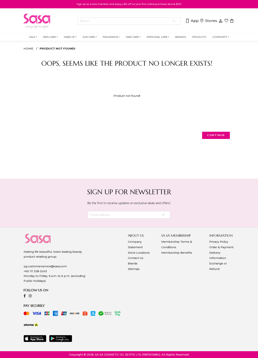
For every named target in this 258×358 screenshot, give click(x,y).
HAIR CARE (132, 37)
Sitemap (134, 269)
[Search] (174, 21)
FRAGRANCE (110, 37)
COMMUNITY (219, 37)
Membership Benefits (176, 252)
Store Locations (139, 252)
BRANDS (180, 37)
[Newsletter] (163, 215)
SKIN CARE (49, 37)
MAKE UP (69, 37)
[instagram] (30, 296)
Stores (208, 21)
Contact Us (135, 258)
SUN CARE (89, 37)
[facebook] (25, 296)
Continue (216, 135)
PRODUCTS (199, 37)
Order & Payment (221, 247)
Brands (132, 263)
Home (28, 48)
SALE (32, 37)
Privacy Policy (218, 241)
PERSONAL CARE (157, 37)
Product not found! (57, 48)
